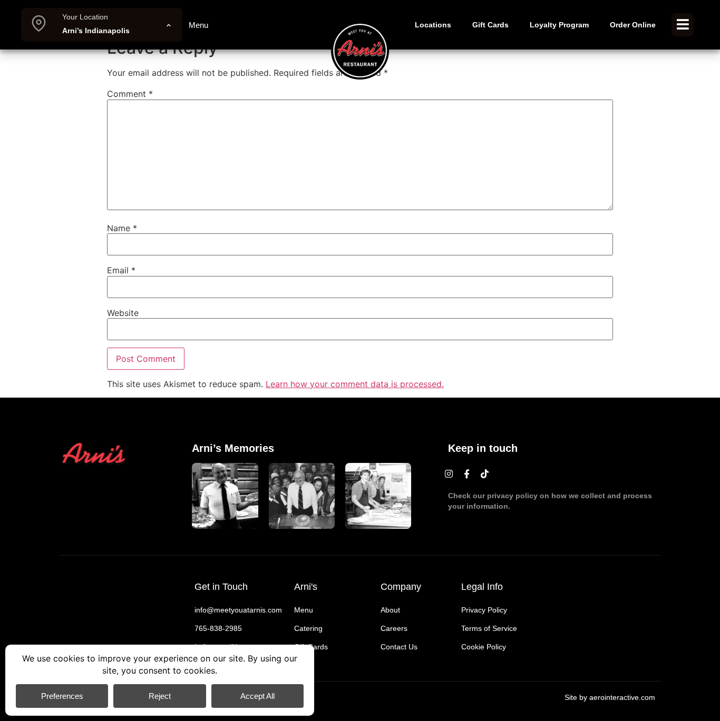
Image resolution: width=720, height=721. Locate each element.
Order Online (633, 25)
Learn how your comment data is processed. (355, 384)
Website (123, 313)
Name (122, 228)
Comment (130, 94)
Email (121, 270)
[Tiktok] (485, 473)
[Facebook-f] (467, 473)
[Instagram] (449, 473)
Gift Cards (490, 25)
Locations (433, 25)
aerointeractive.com (622, 697)
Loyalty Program (559, 25)
